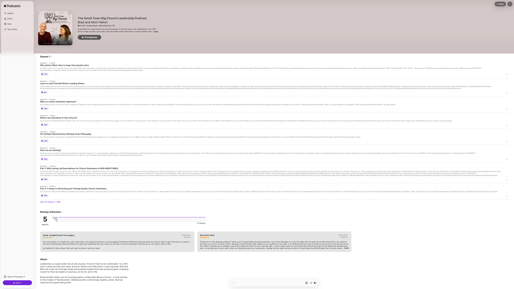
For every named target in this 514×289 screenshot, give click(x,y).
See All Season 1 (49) (50, 202)
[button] (17, 13)
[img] (12, 6)
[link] (46, 56)
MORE (156, 32)
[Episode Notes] (306, 283)
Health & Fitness (92, 26)
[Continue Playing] (311, 283)
